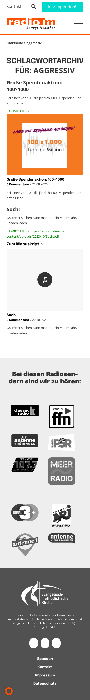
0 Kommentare (18, 184)
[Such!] (45, 280)
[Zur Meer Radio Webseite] (62, 471)
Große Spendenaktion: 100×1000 (35, 179)
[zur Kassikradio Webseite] (25, 410)
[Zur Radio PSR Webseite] (62, 442)
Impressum (45, 675)
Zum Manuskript (23, 244)
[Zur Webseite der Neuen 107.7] (25, 464)
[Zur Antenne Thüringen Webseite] (25, 441)
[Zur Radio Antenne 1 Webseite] (25, 544)
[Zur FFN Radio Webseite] (62, 416)
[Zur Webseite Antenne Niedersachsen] (62, 538)
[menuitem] (17, 6)
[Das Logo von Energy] (62, 515)
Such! (12, 315)
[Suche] (34, 7)
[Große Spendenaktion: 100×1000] (45, 144)
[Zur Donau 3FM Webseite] (25, 512)
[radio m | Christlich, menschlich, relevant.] (37, 24)
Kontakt (14, 7)
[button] (76, 24)
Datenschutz (45, 683)
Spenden (45, 659)
